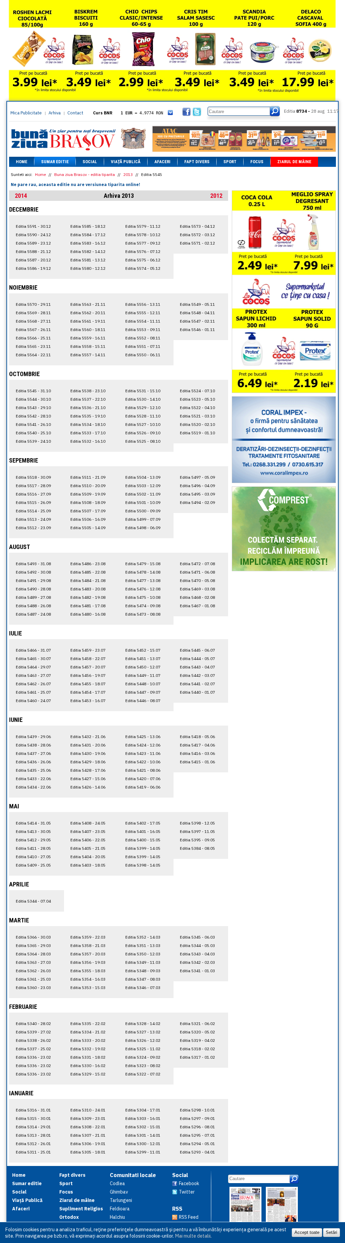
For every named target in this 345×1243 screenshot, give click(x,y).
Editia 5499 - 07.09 (142, 519)
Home (21, 161)
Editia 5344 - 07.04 (33, 901)
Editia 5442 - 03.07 (197, 675)
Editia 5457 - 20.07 (87, 666)
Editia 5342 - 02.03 (197, 962)
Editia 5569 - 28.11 (33, 312)
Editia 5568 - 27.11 (33, 321)
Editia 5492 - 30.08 (33, 572)
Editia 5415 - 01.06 (197, 761)
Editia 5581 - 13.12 (87, 259)
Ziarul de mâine (294, 161)
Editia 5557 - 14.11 (87, 354)
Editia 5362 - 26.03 (33, 970)
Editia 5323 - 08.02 (142, 1065)
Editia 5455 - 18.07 (87, 683)
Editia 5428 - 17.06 (87, 770)
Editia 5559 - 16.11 (87, 337)
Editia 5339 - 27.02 (33, 1031)
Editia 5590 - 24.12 (33, 234)
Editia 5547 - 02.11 (197, 321)
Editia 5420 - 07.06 (142, 778)
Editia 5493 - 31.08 (33, 563)
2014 (21, 195)
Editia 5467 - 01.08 (197, 605)
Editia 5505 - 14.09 (87, 527)
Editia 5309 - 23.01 (87, 1118)
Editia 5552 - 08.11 (142, 337)
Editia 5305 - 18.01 (87, 1152)
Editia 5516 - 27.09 (33, 494)
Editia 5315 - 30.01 (33, 1118)
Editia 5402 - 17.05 (142, 823)
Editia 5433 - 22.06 (33, 778)
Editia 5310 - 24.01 (87, 1109)
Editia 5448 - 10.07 (142, 683)
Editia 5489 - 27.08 (33, 597)
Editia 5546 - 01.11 (197, 329)
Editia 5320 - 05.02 (197, 1031)
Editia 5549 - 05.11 (197, 304)
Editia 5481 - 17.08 (87, 605)
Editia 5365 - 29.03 (33, 945)
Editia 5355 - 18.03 (87, 970)
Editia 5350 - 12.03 (142, 953)
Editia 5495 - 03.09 (197, 494)
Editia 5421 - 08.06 (142, 770)
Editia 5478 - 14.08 (142, 572)
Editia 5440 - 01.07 (197, 692)
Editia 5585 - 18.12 (87, 226)
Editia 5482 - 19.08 (87, 597)
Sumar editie (55, 161)
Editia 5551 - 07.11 (142, 346)
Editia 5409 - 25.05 (33, 865)
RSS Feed (188, 1217)
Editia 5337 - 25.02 (33, 1048)
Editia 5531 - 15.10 (142, 390)
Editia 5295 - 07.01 (197, 1135)
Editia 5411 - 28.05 (33, 848)
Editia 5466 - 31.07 (33, 650)
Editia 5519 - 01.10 (197, 432)
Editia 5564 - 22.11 (33, 354)
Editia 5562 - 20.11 (87, 312)
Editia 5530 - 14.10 (142, 399)
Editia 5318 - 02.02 (197, 1048)
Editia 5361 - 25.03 (33, 979)
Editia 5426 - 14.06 (87, 787)
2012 (216, 195)
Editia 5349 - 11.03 (142, 962)
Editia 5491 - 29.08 (33, 580)
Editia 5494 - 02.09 (197, 502)
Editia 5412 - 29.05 (33, 839)
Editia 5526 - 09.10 (142, 432)
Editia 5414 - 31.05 (33, 823)
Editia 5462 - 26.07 (33, 683)
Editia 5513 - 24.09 (33, 519)
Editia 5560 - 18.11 (87, 329)
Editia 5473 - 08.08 (142, 614)
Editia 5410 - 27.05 (33, 856)
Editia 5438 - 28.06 (33, 744)
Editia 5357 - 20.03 (87, 953)
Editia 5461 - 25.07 (33, 692)
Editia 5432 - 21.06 (87, 736)
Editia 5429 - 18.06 (87, 761)
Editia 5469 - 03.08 (197, 588)
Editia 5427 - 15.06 (87, 778)
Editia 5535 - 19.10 (87, 415)
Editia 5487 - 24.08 (33, 614)
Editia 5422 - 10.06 (142, 761)
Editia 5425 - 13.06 (142, 736)
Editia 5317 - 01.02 (197, 1057)
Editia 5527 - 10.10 (142, 424)
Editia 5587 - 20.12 (33, 259)
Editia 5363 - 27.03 (33, 962)
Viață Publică (125, 161)
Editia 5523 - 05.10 (197, 399)
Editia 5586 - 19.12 (33, 268)
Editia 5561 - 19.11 (87, 321)
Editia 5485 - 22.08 (87, 572)
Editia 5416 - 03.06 (197, 753)
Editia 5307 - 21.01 (87, 1135)
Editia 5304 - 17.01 (142, 1109)
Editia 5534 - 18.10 (87, 424)
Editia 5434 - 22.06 (33, 787)
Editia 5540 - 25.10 (33, 432)
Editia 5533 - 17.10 (87, 432)
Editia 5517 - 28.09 (33, 485)
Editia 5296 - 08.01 (197, 1126)
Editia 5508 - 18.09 (87, 502)
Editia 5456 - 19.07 (87, 675)
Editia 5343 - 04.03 (197, 953)
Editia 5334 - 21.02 (87, 1031)
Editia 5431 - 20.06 (87, 744)
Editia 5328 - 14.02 (142, 1023)
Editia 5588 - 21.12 (33, 251)
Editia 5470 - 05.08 (197, 580)
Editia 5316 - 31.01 (33, 1109)
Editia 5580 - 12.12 (87, 268)
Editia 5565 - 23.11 (33, 346)
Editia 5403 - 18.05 (87, 865)
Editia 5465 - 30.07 (33, 658)
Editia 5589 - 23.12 (33, 243)
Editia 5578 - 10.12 (142, 234)
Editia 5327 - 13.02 (142, 1031)
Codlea (117, 1183)
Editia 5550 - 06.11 (142, 354)
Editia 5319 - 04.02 (197, 1040)
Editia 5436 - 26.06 (33, 761)
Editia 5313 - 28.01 (33, 1135)
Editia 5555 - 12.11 (142, 312)
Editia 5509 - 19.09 (87, 494)
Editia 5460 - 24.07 (33, 700)
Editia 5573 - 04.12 (197, 226)
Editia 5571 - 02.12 (197, 243)
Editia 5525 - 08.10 (142, 441)
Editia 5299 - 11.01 (142, 1152)
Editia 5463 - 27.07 (33, 675)
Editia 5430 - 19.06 (87, 753)
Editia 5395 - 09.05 (197, 839)
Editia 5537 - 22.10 (87, 399)
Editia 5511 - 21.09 (87, 477)
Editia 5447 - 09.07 (142, 692)
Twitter (187, 1192)
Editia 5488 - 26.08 (33, 605)
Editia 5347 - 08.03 (142, 979)
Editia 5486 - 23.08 (87, 563)
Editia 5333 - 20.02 (87, 1040)
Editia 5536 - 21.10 (87, 407)
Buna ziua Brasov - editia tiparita (84, 174)
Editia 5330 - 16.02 (87, 1065)
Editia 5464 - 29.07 (33, 666)
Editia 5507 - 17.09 (87, 510)
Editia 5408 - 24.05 (87, 823)
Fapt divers (197, 161)
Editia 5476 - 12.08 (142, 588)
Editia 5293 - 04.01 (197, 1152)
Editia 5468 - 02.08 (197, 597)
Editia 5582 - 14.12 (87, 251)
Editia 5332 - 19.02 (87, 1048)
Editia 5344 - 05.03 (197, 945)
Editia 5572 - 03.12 (197, 234)
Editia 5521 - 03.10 (197, 415)
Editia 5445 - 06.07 (197, 650)
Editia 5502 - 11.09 (142, 494)
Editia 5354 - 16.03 (87, 979)
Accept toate (306, 1232)
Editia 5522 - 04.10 (197, 407)
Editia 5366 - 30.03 (33, 937)
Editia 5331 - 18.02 (87, 1057)
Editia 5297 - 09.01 (197, 1118)
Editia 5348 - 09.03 (142, 970)
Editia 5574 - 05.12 (142, 268)
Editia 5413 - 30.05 (33, 831)
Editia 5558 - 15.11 (87, 346)
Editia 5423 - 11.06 (142, 753)
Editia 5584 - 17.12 (87, 234)
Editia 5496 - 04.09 (197, 485)
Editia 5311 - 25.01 (33, 1152)
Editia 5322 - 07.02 (142, 1073)
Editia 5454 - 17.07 (87, 692)
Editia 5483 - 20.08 (87, 588)
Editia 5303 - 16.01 (142, 1118)
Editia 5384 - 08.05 (197, 848)
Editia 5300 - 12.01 (142, 1143)
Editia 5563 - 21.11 (87, 304)
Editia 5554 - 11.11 (142, 321)
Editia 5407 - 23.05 (87, 831)
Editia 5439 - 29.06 (33, 736)
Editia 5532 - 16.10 (87, 441)
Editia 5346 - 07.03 (142, 987)
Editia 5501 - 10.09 (142, 502)
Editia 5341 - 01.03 (197, 970)
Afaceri (162, 161)
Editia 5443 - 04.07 (197, 666)
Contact (75, 113)
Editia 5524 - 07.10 (197, 390)
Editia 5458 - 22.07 (87, 658)
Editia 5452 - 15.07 (142, 650)
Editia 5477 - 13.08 (142, 580)
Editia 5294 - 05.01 (197, 1143)
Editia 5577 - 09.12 (142, 243)
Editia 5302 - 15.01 (142, 1126)
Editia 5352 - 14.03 (142, 937)
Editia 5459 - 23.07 (87, 650)
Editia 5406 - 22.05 (87, 839)
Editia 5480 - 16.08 (87, 614)
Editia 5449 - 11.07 (142, 675)
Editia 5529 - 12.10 (142, 407)
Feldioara (120, 1209)
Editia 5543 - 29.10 (33, 407)
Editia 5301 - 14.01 (142, 1135)
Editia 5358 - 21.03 (87, 945)
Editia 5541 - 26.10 (33, 424)
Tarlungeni (121, 1200)
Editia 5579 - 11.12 (142, 226)
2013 (128, 174)
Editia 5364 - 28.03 (33, 953)
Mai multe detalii (193, 1236)
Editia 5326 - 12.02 (142, 1040)
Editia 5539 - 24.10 (33, 441)
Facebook (189, 1183)
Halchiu (117, 1217)
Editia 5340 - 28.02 (33, 1023)
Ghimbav (119, 1192)
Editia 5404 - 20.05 (87, 856)
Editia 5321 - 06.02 (197, 1023)
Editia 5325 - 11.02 (142, 1048)
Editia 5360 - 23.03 (33, 987)
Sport (230, 161)
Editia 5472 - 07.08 (197, 563)
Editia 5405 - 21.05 (87, 848)
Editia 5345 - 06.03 (197, 937)
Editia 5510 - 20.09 (87, 485)
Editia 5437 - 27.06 (33, 753)
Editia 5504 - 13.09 (142, 477)
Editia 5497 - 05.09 (197, 477)
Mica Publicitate (26, 113)
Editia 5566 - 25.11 (33, 337)
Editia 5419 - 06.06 (142, 787)
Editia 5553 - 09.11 (142, 329)
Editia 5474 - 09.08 (142, 605)
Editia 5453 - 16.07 (87, 700)
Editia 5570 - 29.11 (33, 304)
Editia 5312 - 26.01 (33, 1143)
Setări (331, 1232)
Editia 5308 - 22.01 (87, 1126)
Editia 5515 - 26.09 (33, 502)
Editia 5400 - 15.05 (142, 839)
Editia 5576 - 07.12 (142, 251)
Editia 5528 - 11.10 (142, 415)
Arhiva (55, 113)
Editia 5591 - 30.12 (33, 226)
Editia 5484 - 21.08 (87, 580)
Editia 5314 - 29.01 (33, 1126)
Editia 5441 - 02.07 (197, 683)
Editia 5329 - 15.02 (87, 1073)
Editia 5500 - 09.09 (142, 510)
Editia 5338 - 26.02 (33, 1040)
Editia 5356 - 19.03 (87, 962)
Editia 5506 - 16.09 (87, 519)
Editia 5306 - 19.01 (87, 1143)
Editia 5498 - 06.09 (142, 527)
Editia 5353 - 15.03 (87, 987)
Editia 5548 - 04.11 (197, 312)
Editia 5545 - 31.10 (33, 390)
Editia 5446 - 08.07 (142, 700)
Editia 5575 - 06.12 (142, 259)
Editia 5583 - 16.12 (87, 243)
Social (90, 161)
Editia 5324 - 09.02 (142, 1057)
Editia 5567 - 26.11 (33, 329)
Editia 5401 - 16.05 (142, 831)
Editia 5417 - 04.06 (197, 744)
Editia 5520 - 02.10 (197, 424)
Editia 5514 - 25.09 (33, 510)
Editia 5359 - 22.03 (87, 937)
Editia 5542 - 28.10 (33, 415)
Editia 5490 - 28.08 (33, 588)
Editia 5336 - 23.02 (33, 1057)
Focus (256, 161)
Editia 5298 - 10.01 (197, 1109)
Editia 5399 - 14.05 (142, 848)
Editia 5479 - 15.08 (142, 563)
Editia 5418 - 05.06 (197, 736)
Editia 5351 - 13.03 (142, 945)
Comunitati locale (133, 1175)
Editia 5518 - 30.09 (33, 477)
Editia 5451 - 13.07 (142, 658)
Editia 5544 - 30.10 (33, 399)
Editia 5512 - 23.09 (33, 527)
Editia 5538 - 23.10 (87, 390)
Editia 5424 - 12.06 (142, 744)
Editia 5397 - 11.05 (197, 831)
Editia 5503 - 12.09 (142, 485)
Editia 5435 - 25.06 (33, 770)
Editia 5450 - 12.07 (142, 666)
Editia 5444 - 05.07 (197, 658)
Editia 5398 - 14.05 (142, 865)
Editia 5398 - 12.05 (197, 823)
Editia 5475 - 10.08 (142, 597)
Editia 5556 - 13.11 (142, 304)
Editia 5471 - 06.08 (197, 572)
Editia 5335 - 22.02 (87, 1023)
